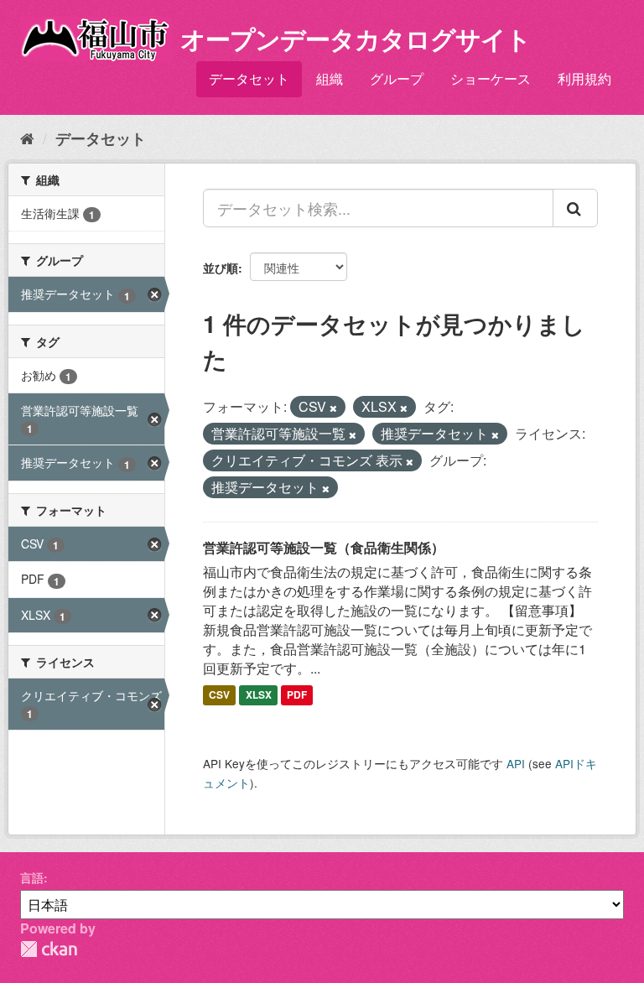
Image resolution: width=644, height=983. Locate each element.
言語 (32, 877)
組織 (329, 78)
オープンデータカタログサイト (355, 38)
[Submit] (575, 208)
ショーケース (490, 78)
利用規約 (584, 78)
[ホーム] (27, 137)
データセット (249, 78)
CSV (219, 694)
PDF (297, 694)
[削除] (333, 407)
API (515, 763)
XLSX (259, 694)
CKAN (48, 949)
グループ (396, 78)
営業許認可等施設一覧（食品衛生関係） (323, 547)
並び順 (220, 267)
